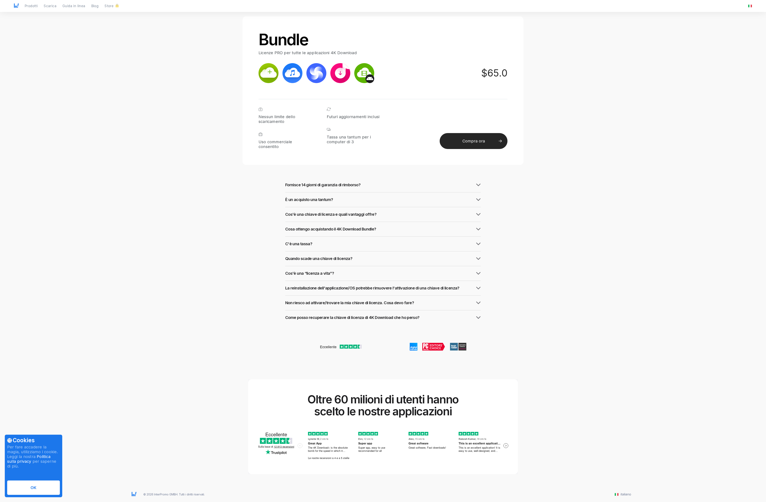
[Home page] (16, 7)
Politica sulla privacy (28, 459)
